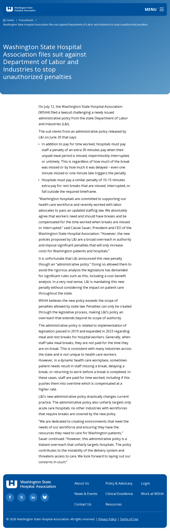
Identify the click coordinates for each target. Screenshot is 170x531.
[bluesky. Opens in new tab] (45, 497)
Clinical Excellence (119, 493)
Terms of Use (129, 519)
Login (145, 483)
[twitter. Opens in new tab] (21, 497)
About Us (81, 483)
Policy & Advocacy (119, 483)
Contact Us (82, 504)
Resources (114, 504)
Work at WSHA (152, 493)
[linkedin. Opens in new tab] (33, 497)
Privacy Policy (107, 519)
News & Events (85, 493)
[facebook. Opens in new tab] (10, 497)
